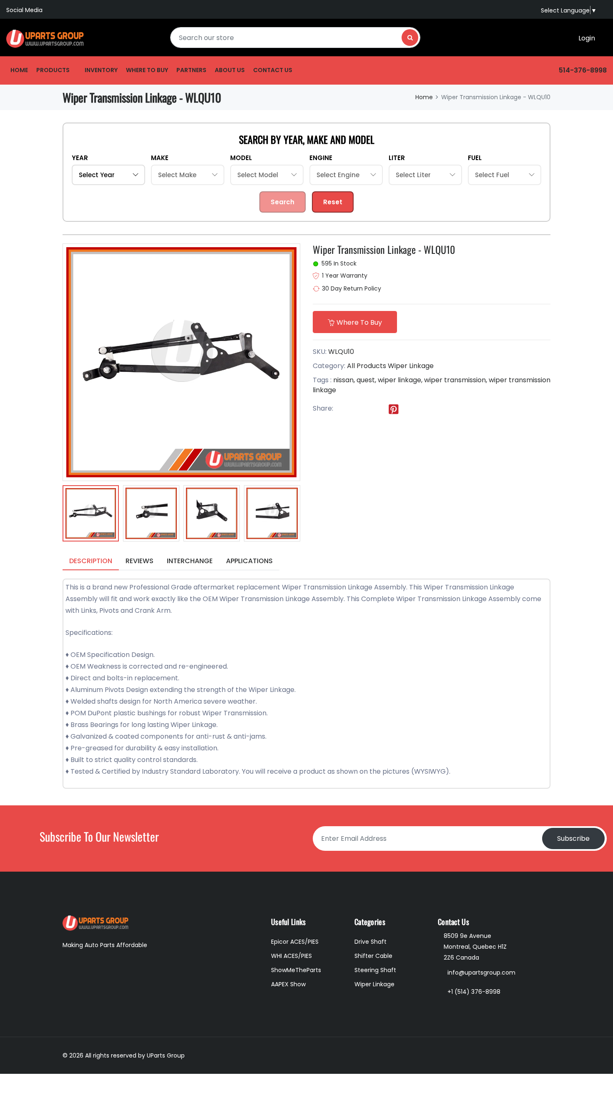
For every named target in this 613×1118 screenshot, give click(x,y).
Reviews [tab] (139, 561)
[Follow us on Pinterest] (393, 408)
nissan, (344, 380)
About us (230, 70)
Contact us (272, 70)
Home (19, 70)
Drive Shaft (370, 942)
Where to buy (147, 70)
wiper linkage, (400, 380)
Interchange (190, 561)
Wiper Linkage (411, 366)
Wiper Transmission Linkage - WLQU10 (384, 249)
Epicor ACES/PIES (295, 942)
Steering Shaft (375, 970)
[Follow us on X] (359, 408)
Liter (397, 157)
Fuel (475, 157)
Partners (191, 70)
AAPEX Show (288, 984)
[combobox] (295, 37)
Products (53, 70)
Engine (320, 157)
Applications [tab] (249, 561)
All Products (366, 366)
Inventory (101, 70)
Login (586, 38)
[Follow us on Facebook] (342, 408)
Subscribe (573, 838)
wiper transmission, (455, 380)
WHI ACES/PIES (291, 956)
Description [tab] (90, 561)
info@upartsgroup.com (481, 972)
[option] (91, 514)
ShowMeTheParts (296, 970)
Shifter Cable (373, 956)
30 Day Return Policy (351, 288)
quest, (366, 380)
